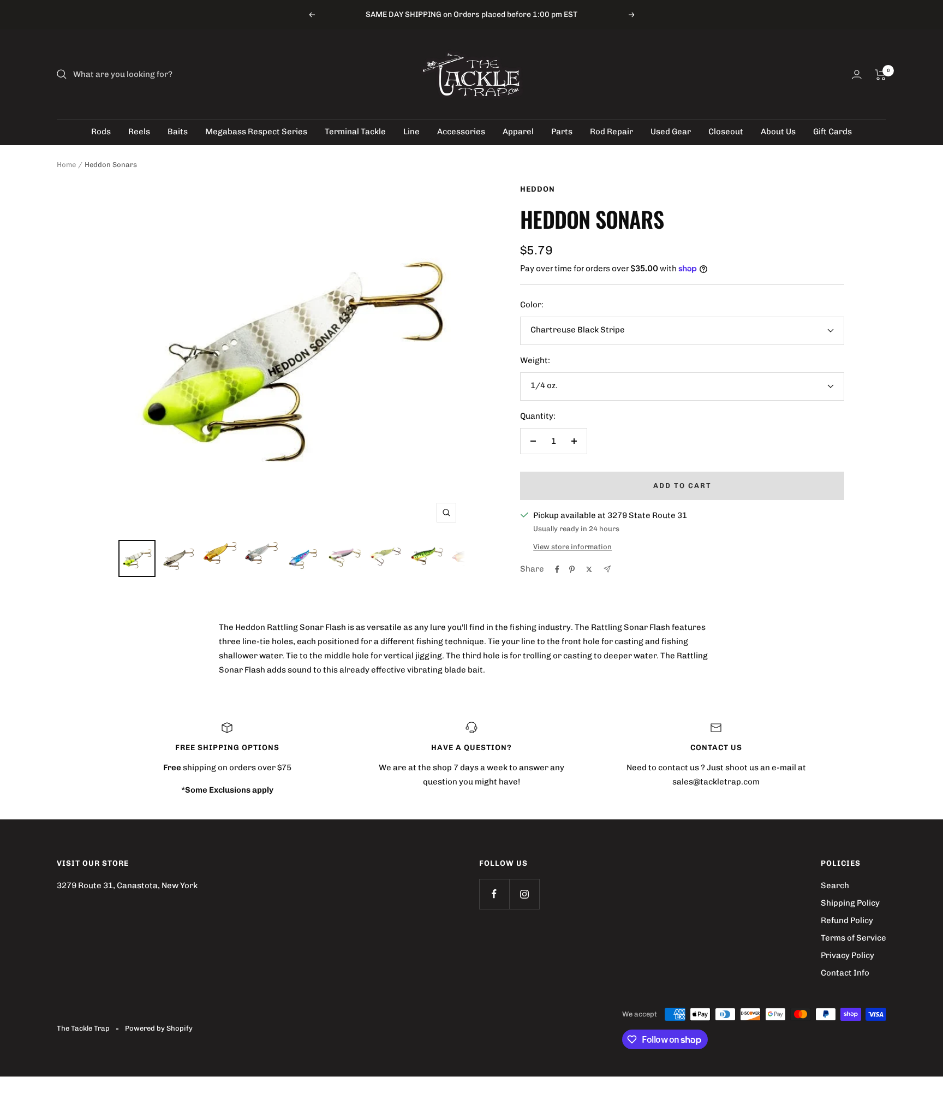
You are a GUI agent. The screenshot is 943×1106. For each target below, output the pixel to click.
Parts (561, 131)
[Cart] (880, 74)
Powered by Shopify (159, 1028)
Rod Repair (611, 131)
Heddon (537, 189)
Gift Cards (832, 131)
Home (66, 164)
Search (835, 885)
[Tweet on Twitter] (589, 569)
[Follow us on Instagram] (524, 894)
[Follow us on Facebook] (494, 894)
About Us (778, 131)
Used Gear (670, 131)
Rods (101, 131)
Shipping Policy (850, 903)
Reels (139, 131)
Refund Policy (847, 920)
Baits (178, 131)
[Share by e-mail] (607, 569)
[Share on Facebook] (557, 569)
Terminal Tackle (355, 131)
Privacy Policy (847, 955)
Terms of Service (853, 938)
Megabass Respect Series (256, 131)
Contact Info (845, 973)
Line (411, 131)
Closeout (725, 131)
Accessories (461, 131)
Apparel (518, 131)
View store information (572, 547)
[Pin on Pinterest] (572, 569)
